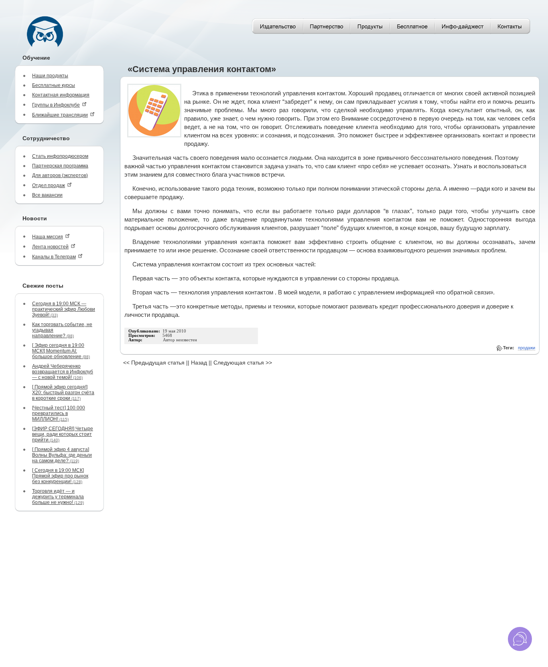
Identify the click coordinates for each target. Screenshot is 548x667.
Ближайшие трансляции (60, 115)
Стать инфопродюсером (60, 156)
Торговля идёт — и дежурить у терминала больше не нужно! (58, 496)
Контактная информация (60, 95)
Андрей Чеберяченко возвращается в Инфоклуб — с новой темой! (62, 371)
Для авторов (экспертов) (60, 175)
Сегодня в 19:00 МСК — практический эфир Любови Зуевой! (63, 309)
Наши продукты (50, 76)
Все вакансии (47, 195)
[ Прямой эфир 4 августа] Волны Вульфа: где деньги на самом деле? (62, 455)
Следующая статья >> (242, 362)
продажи (526, 347)
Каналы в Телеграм (54, 257)
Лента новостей (50, 247)
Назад (199, 362)
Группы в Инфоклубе (56, 105)
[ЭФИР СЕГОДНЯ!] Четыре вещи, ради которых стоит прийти (62, 434)
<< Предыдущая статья (154, 362)
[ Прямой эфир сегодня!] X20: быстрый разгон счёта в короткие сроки (63, 392)
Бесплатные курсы (53, 85)
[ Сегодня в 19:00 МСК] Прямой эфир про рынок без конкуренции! (60, 476)
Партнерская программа (60, 166)
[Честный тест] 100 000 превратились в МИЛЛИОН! (58, 413)
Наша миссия (47, 237)
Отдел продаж (48, 185)
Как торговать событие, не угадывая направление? (62, 330)
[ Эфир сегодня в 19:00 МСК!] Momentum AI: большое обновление (61, 351)
